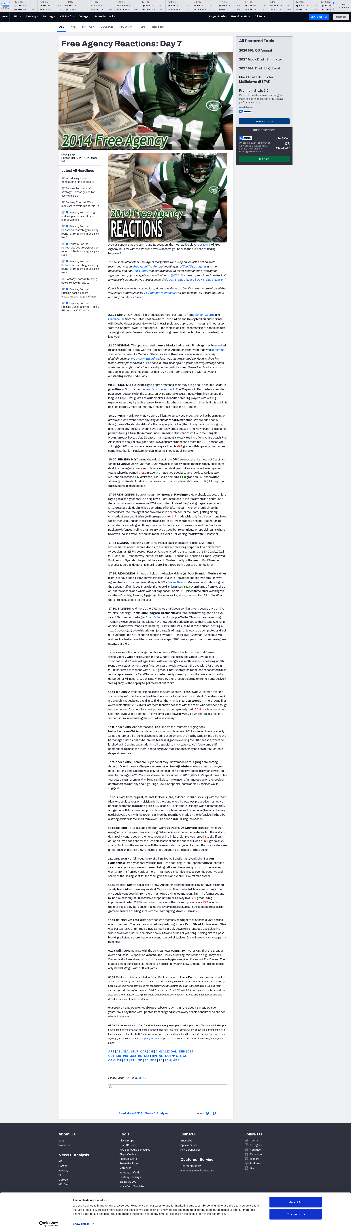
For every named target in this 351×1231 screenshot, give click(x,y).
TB (160, 1060)
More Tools (264, 121)
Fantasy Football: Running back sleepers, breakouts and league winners (79, 293)
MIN (154, 1055)
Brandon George (204, 314)
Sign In (341, 17)
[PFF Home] (4, 17)
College (107, 26)
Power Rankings (129, 1163)
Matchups (125, 1168)
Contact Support (190, 1166)
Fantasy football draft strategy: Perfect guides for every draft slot (78, 192)
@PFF (175, 275)
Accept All (295, 1202)
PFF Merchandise (190, 1149)
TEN (168, 1060)
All (62, 26)
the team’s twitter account (157, 389)
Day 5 (209, 279)
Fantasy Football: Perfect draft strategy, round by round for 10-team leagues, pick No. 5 (80, 249)
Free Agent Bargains (144, 358)
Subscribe (186, 1140)
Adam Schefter (155, 617)
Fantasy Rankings (130, 1177)
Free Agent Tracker (145, 266)
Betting (158, 26)
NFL (6, 4)
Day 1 (172, 279)
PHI (119, 1060)
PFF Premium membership (159, 292)
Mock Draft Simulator (132, 1186)
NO (167, 1055)
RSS (253, 1168)
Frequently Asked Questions (197, 1170)
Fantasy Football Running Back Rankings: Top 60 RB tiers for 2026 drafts (80, 307)
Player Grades (128, 1154)
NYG (175, 1055)
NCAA (6, 8)
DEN (182, 1051)
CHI (151, 1051)
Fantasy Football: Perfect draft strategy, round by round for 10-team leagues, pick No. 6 (80, 232)
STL (133, 1060)
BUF (135, 1051)
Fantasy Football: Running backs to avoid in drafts (79, 281)
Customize (293, 1214)
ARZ (111, 1051)
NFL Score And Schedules (135, 1149)
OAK (111, 1060)
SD (140, 1060)
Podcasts (256, 1163)
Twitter (254, 1140)
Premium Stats (128, 1159)
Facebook (256, 1154)
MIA (147, 1055)
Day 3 (191, 279)
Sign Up (264, 159)
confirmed (217, 349)
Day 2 (181, 279)
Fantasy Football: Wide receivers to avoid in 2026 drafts (80, 204)
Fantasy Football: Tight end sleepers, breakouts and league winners (79, 216)
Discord (254, 1159)
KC (140, 1055)
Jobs (61, 1140)
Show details (81, 1223)
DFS (143, 26)
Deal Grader (140, 270)
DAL (174, 1051)
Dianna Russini (176, 582)
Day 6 (207, 244)
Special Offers (188, 1145)
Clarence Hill (116, 319)
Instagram (256, 1145)
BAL (127, 1051)
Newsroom (64, 1145)
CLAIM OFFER (319, 17)
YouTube (255, 1149)
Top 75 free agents (195, 266)
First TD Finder (128, 1145)
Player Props (127, 1140)
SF (146, 1060)
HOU (118, 1055)
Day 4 (200, 279)
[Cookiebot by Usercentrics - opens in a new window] (49, 1224)
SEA (153, 1060)
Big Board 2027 (129, 1181)
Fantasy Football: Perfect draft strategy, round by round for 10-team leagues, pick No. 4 (80, 267)
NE (161, 1055)
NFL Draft (126, 26)
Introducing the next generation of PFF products (77, 180)
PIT (126, 1060)
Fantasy (88, 26)
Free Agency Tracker (148, 1038)
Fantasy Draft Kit (130, 1172)
